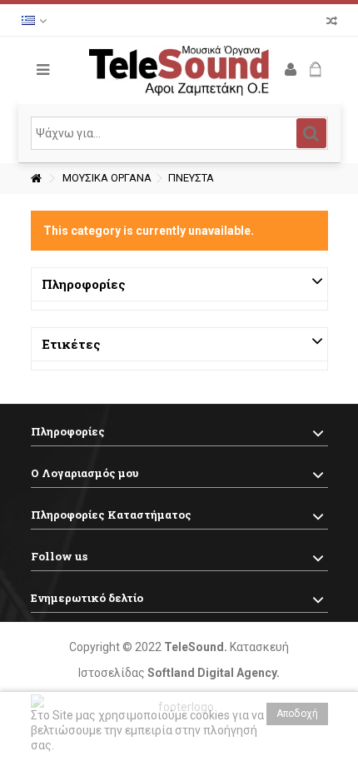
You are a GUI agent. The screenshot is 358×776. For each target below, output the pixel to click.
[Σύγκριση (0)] (331, 23)
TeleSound (194, 647)
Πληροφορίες (84, 284)
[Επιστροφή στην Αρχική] (36, 178)
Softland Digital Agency (211, 672)
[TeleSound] (179, 70)
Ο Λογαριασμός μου (84, 472)
